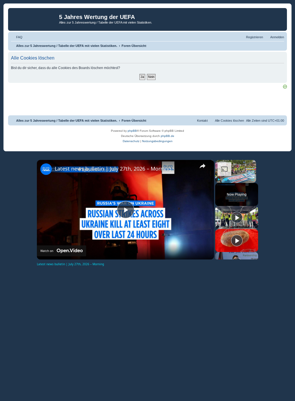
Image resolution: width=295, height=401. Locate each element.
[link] (46, 169)
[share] (202, 166)
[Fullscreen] (252, 179)
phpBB (132, 130)
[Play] (218, 179)
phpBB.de (167, 136)
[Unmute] (225, 179)
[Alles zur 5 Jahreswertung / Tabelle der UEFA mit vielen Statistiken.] (34, 18)
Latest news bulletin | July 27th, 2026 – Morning (113, 168)
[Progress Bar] (235, 175)
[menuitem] (16, 37)
